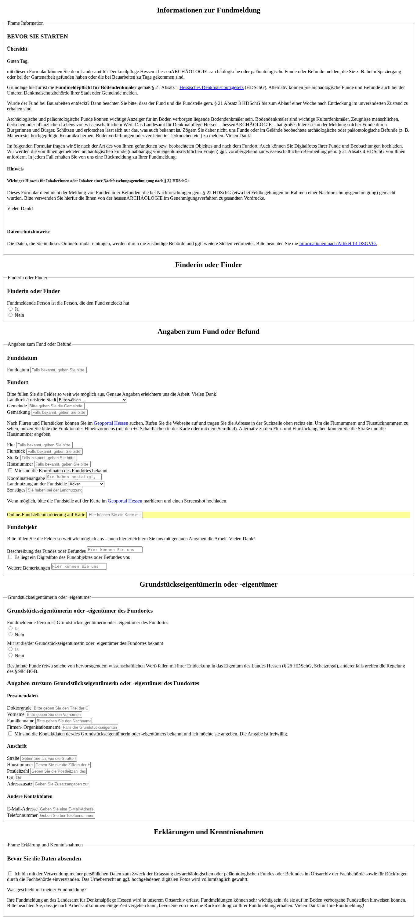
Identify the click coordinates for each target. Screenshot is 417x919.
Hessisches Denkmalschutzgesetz (211, 87)
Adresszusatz (19, 783)
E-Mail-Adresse (22, 808)
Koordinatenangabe (26, 478)
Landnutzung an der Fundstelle (37, 483)
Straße (13, 457)
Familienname (20, 720)
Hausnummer (20, 464)
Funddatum (18, 369)
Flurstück (16, 451)
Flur (11, 444)
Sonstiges (16, 489)
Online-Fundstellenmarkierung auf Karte (46, 514)
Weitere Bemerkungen (29, 567)
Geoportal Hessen (111, 423)
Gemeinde (17, 405)
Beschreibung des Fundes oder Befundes (46, 551)
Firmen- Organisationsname (34, 727)
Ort (10, 777)
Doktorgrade (19, 707)
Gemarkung (18, 412)
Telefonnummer (22, 815)
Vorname (15, 714)
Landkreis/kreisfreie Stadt (31, 399)
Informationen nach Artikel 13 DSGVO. (338, 243)
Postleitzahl (18, 771)
